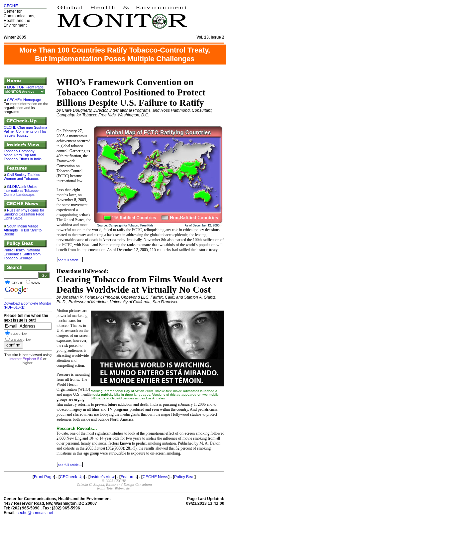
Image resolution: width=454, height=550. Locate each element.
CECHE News (155, 477)
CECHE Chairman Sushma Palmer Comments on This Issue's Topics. (25, 131)
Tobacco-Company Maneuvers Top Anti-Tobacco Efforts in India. (23, 155)
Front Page (44, 477)
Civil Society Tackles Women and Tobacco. (22, 177)
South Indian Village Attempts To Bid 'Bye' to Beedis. (23, 230)
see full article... (70, 260)
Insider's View (102, 477)
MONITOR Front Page (25, 87)
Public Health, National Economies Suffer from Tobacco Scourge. (22, 254)
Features (129, 477)
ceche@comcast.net (35, 512)
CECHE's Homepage (24, 100)
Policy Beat (184, 477)
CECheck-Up (72, 477)
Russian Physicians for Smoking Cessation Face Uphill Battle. (24, 214)
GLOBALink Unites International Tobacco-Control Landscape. (22, 191)
